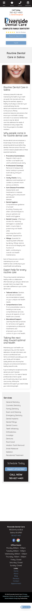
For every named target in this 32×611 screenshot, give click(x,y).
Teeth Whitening (12, 429)
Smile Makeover (12, 449)
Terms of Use (14, 596)
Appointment (16, 583)
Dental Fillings (11, 422)
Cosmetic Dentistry (13, 405)
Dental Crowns (11, 425)
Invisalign (9, 435)
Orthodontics (11, 432)
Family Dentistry (12, 409)
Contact (16, 581)
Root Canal (10, 442)
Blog (16, 576)
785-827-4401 (16, 12)
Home (16, 571)
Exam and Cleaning (13, 412)
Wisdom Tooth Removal (15, 445)
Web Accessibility (24, 596)
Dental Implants (12, 419)
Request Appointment (16, 469)
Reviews (16, 578)
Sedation (9, 452)
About (16, 573)
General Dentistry (13, 402)
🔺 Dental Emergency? (16, 14)
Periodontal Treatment (14, 455)
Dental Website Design (11, 598)
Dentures (9, 439)
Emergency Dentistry (14, 415)
